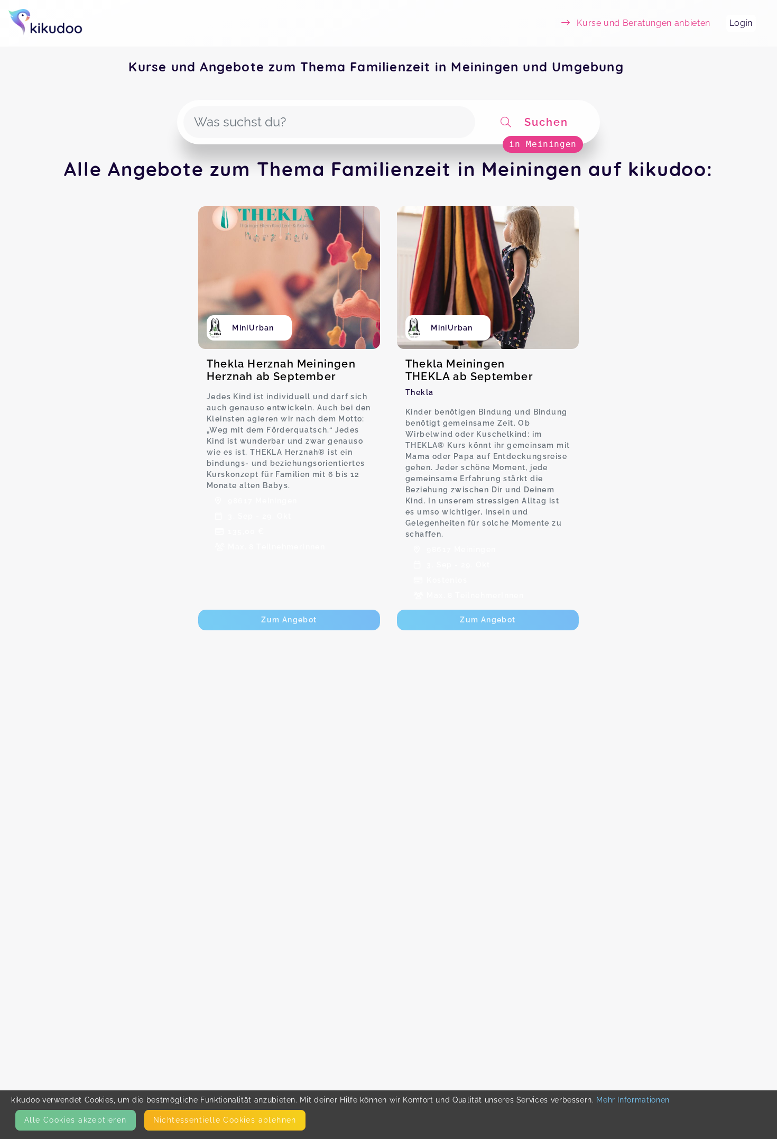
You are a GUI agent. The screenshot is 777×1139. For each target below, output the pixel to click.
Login (741, 23)
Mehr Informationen (633, 1100)
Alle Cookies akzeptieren (75, 1120)
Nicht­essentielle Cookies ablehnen (225, 1120)
